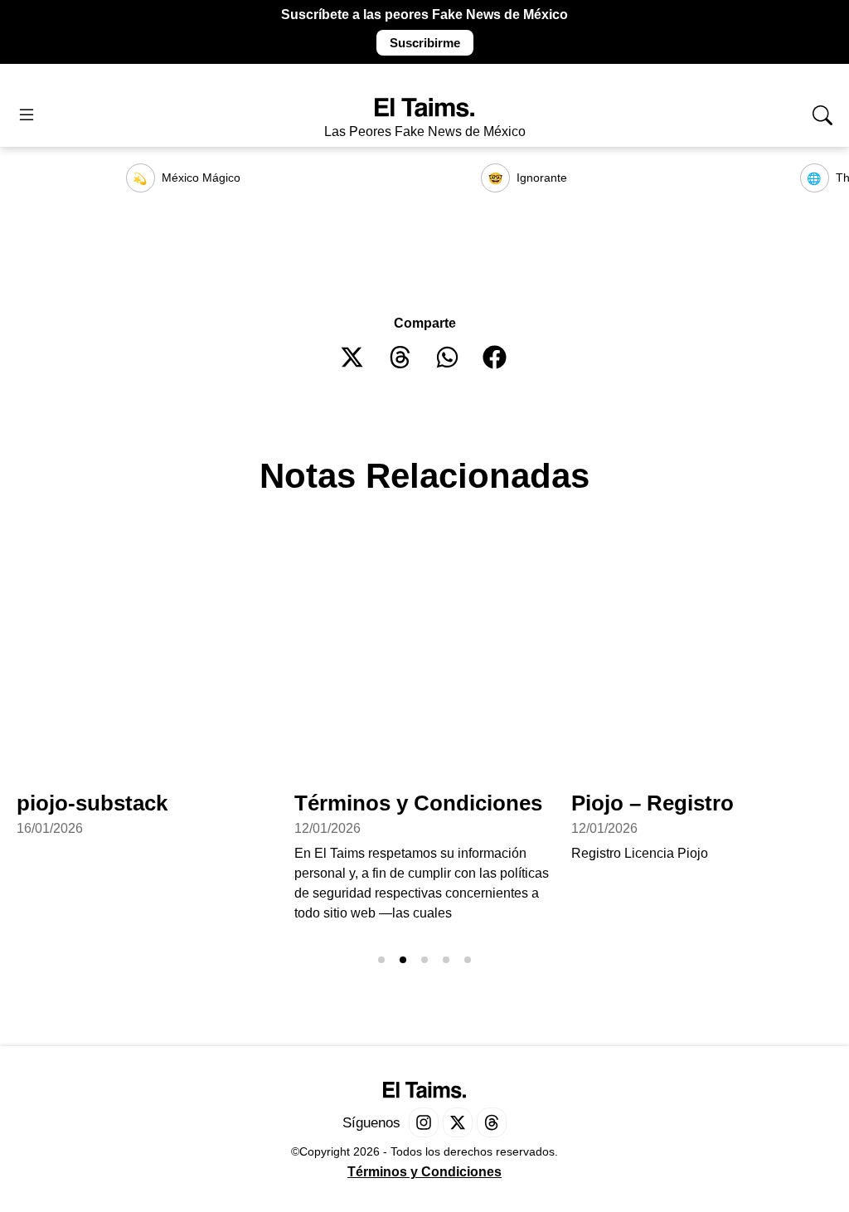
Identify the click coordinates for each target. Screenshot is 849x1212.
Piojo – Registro (652, 803)
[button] (352, 357)
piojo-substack (92, 803)
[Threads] (492, 1122)
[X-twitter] (458, 1122)
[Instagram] (424, 1122)
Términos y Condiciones (418, 803)
